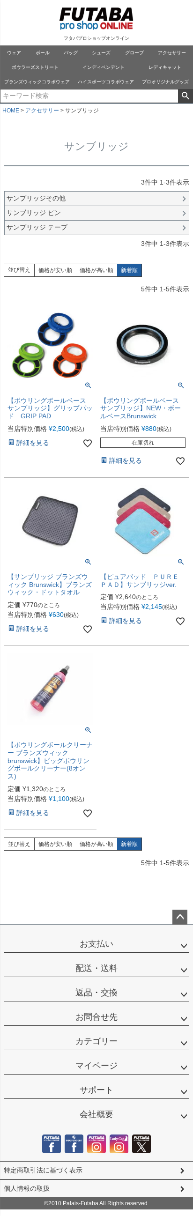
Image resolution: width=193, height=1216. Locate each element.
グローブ (134, 52)
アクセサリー (172, 52)
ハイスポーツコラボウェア (106, 81)
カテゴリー (96, 1041)
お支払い (96, 944)
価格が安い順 (55, 270)
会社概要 (96, 1114)
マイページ (96, 1065)
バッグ (71, 52)
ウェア (14, 52)
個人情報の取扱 (27, 1188)
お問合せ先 (96, 1017)
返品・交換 (96, 992)
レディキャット (164, 67)
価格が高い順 (96, 270)
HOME (10, 110)
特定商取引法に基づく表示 (43, 1170)
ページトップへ (179, 917)
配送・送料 (96, 968)
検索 (185, 96)
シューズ (101, 52)
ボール (43, 52)
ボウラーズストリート (35, 67)
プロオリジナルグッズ (165, 81)
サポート (96, 1090)
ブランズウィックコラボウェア (37, 81)
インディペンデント (103, 67)
